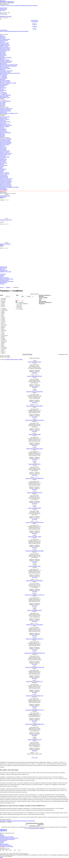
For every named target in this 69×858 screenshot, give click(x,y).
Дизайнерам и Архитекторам (6, 281)
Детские (2, 88)
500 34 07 (3, 9)
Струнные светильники (5, 62)
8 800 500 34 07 (10, 1)
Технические (3, 161)
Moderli (3, 337)
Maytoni (3, 305)
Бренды (5, 30)
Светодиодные (3, 147)
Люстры (2, 31)
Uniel (2, 350)
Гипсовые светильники (5, 68)
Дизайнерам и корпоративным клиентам (23, 5)
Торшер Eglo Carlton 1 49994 (34, 536)
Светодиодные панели (5, 72)
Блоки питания (3, 118)
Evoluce (3, 319)
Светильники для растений (6, 70)
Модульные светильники (6, 142)
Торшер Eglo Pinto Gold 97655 (34, 739)
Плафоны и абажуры (5, 45)
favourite (33, 820)
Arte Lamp (3, 298)
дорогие (16, 359)
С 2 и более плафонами (5, 101)
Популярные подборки (5, 819)
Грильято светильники (5, 183)
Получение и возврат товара (6, 278)
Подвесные (2, 38)
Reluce (2, 343)
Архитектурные (3, 131)
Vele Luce (3, 351)
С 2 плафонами (3, 76)
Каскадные (2, 41)
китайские (14, 820)
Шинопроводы (3, 63)
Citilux (2, 314)
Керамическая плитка (15, 31)
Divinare (3, 301)
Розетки (2, 166)
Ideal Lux (3, 326)
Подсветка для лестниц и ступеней (8, 82)
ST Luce (3, 306)
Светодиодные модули (5, 121)
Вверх (1, 857)
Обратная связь (3, 282)
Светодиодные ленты (5, 116)
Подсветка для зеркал (5, 80)
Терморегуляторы (4, 177)
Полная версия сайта (5, 848)
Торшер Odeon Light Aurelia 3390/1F (34, 406)
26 (36, 757)
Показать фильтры (34, 294)
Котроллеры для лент (5, 124)
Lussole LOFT (4, 335)
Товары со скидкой (20, 300)
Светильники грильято (5, 139)
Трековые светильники (5, 109)
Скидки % (2, 847)
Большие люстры (4, 40)
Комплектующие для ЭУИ (6, 178)
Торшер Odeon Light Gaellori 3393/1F (34, 448)
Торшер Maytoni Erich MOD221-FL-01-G (34, 709)
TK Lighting (4, 347)
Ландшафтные (3, 129)
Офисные (2, 86)
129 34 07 (3, 7)
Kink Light (3, 330)
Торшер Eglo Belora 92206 (34, 434)
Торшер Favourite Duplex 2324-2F (34, 492)
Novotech (3, 339)
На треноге (2, 103)
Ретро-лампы (3, 148)
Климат (22, 31)
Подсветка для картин (5, 81)
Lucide (2, 332)
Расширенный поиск (63, 354)
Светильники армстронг (5, 138)
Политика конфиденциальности (7, 839)
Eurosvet (3, 318)
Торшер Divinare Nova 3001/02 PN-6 (5, 196)
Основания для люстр (5, 50)
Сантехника (7, 31)
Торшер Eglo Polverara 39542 (34, 361)
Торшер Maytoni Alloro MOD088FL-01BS (34, 724)
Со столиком (3, 102)
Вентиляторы (3, 188)
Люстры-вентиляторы (5, 47)
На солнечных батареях (5, 132)
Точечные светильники (5, 143)
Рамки (1, 167)
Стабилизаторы (3, 175)
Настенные (2, 58)
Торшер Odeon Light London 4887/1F (34, 580)
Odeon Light (4, 341)
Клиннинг (26, 31)
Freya (2, 323)
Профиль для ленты (4, 119)
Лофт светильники (4, 67)
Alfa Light (3, 308)
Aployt (2, 311)
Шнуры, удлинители (5, 173)
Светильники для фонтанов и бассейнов (9, 187)
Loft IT (2, 331)
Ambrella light (4, 310)
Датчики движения (4, 172)
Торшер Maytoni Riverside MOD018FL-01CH (34, 653)
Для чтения (2, 104)
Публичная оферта (4, 280)
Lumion (3, 303)
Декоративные (3, 85)
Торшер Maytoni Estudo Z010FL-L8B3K (34, 550)
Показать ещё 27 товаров (34, 753)
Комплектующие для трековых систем (9, 64)
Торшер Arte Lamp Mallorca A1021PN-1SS (34, 594)
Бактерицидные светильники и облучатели (10, 73)
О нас (1, 834)
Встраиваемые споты (5, 97)
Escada (2, 316)
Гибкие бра (2, 79)
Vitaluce (3, 353)
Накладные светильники (5, 57)
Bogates (3, 312)
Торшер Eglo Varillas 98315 (34, 464)
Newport (3, 338)
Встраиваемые (3, 55)
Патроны (2, 164)
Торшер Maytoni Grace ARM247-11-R (34, 695)
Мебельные (2, 69)
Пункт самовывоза (4, 277)
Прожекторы (3, 130)
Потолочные (3, 36)
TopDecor (3, 349)
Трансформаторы (4, 176)
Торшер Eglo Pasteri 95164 (34, 566)
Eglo (2, 315)
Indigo (2, 328)
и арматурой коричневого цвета (23, 820)
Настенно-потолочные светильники (8, 65)
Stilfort (2, 346)
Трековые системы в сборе (6, 61)
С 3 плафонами (3, 78)
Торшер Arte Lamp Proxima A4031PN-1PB (34, 667)
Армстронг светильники (5, 182)
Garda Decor (4, 324)
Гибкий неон (3, 120)
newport (10, 820)
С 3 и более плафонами (5, 95)
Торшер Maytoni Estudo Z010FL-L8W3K (34, 420)
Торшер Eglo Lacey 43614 (6, 219)
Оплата (12, 5)
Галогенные (3, 158)
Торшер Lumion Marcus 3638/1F (34, 610)
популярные (7, 359)
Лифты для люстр (4, 46)
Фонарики (2, 136)
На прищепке (3, 90)
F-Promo (3, 320)
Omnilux (3, 342)
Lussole (3, 334)
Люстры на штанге (4, 42)
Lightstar (3, 302)
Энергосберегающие (5, 156)
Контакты (35, 5)
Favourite (3, 322)
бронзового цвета (4, 820)
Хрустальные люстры (5, 39)
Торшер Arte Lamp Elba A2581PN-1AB (34, 522)
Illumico (3, 327)
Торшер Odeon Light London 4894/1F (34, 624)
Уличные (2, 127)
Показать (5, 355)
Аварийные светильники (6, 181)
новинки (12, 359)
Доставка (8, 5)
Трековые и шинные (4, 59)
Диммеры (2, 170)
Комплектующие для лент (6, 125)
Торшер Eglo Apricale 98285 (34, 508)
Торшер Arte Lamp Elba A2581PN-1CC (34, 638)
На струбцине (3, 87)
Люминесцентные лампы (6, 186)
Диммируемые (3, 159)
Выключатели (3, 169)
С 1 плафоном (3, 75)
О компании (3, 5)
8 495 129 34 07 (3, 1)
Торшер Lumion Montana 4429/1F (34, 376)
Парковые (2, 133)
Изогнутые (2, 105)
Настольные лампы (4, 144)
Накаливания (3, 160)
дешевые (20, 359)
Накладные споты (4, 96)
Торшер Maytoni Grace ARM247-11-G (34, 681)
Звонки (1, 171)
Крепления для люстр (5, 48)
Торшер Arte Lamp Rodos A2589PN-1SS (34, 478)
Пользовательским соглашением (36, 828)
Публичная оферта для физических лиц (9, 838)
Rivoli (2, 345)
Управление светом (4, 44)
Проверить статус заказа (5, 845)
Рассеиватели (3, 122)
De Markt (3, 299)
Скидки (2, 30)
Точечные (2, 56)
